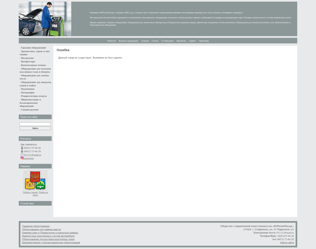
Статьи (155, 41)
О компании (167, 41)
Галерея (145, 41)
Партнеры (204, 41)
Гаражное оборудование (36, 226)
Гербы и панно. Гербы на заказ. (35, 193)
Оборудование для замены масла (41, 229)
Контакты (181, 41)
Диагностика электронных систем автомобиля (48, 235)
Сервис (192, 41)
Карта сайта (287, 242)
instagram (29, 158)
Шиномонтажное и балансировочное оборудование (51, 242)
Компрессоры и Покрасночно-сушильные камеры (50, 232)
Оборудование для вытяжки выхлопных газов (48, 239)
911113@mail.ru (32, 154)
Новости (111, 41)
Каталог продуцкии (128, 41)
